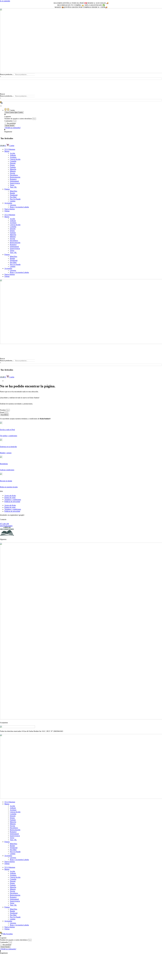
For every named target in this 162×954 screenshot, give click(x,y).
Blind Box (13, 191)
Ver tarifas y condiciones (8, 436)
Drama (12, 165)
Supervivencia (15, 183)
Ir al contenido (5, 1)
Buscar (2, 94)
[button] (81, 81)
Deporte (13, 163)
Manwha (13, 169)
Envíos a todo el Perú (7, 430)
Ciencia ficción (15, 159)
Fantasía (13, 167)
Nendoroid (13, 195)
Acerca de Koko (10, 495)
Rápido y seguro (5, 453)
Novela (12, 173)
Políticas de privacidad (12, 501)
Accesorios (8, 203)
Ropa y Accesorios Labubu (19, 207)
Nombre (3, 410)
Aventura (13, 157)
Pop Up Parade (15, 199)
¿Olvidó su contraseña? (12, 128)
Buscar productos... (6, 74)
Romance (13, 179)
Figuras (7, 189)
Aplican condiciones (7, 470)
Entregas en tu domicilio (8, 447)
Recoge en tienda (6, 481)
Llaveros (13, 205)
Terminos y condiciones (12, 499)
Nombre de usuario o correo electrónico (18, 119)
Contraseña (8, 121)
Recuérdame (11, 123)
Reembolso (4, 464)
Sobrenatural (14, 181)
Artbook (13, 155)
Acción (12, 153)
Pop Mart (13, 197)
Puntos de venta (9, 497)
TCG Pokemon (9, 149)
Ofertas (6, 211)
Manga (6, 151)
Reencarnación (15, 177)
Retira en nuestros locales (9, 487)
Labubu (12, 201)
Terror (12, 185)
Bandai (12, 193)
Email (2, 412)
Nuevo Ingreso (9, 209)
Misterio (13, 171)
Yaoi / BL (13, 187)
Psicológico (14, 175)
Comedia (13, 161)
